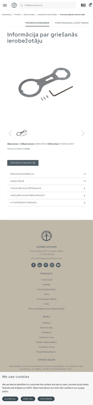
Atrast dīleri (17, 181)
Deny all (28, 399)
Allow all (10, 399)
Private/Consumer (37, 23)
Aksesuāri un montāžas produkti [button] (27, 195)
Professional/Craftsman (72, 23)
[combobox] (50, 5)
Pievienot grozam (21, 163)
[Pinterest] (46, 265)
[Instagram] (52, 265)
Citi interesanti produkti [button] (23, 202)
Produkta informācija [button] (22, 174)
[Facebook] (33, 265)
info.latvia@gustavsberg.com (46, 258)
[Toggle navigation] (5, 5)
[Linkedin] (39, 265)
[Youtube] (58, 265)
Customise (46, 399)
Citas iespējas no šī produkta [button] (25, 188)
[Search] (22, 5)
